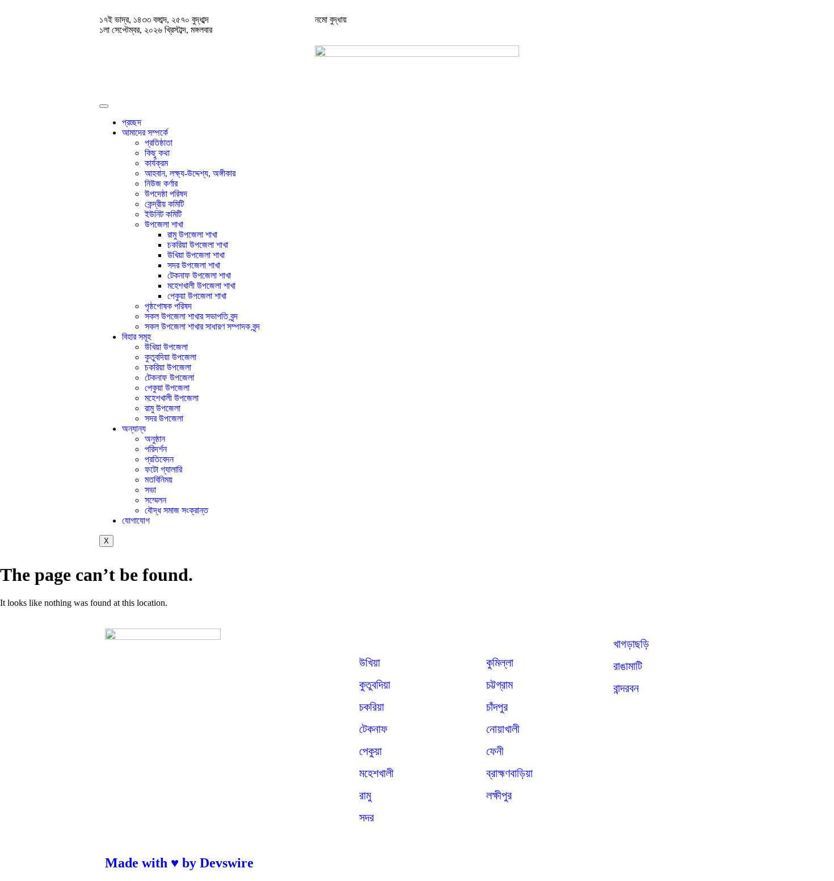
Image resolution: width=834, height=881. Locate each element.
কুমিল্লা (499, 662)
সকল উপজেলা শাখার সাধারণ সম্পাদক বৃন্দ (202, 326)
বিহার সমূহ (136, 337)
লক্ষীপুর (499, 795)
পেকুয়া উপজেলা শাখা (196, 296)
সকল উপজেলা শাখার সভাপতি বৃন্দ (191, 316)
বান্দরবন (626, 688)
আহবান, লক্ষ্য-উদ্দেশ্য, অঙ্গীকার (190, 173)
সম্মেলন (155, 500)
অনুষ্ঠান (155, 439)
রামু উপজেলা (162, 408)
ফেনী (495, 751)
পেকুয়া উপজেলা (167, 388)
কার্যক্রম (156, 163)
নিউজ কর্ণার (161, 183)
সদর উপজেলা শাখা (193, 265)
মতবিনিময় (158, 479)
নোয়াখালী (503, 729)
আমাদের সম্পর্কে (145, 132)
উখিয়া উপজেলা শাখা (196, 255)
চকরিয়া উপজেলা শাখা (197, 245)
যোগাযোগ (136, 520)
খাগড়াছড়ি (631, 644)
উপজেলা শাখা (164, 224)
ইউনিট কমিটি (163, 214)
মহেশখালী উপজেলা (172, 398)
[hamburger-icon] (103, 106)
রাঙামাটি (627, 666)
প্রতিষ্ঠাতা (158, 142)
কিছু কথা (157, 153)
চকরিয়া (371, 707)
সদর (366, 817)
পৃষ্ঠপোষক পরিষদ (168, 306)
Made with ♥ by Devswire (179, 862)
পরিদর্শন (156, 449)
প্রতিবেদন (159, 459)
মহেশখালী (376, 773)
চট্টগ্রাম (499, 684)
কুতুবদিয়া (374, 684)
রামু (365, 795)
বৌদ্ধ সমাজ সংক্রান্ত (176, 510)
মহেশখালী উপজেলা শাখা (201, 285)
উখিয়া (369, 662)
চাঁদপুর (497, 707)
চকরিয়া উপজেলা (168, 367)
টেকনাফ (373, 729)
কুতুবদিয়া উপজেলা (170, 357)
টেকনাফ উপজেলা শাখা (199, 275)
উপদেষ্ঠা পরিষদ (166, 194)
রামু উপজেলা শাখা (192, 234)
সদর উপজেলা (164, 418)
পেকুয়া (370, 751)
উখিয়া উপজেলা (166, 347)
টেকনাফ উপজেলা (169, 377)
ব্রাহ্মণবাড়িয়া (509, 773)
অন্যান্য (134, 428)
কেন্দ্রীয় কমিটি (164, 204)
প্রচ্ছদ (131, 122)
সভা (150, 490)
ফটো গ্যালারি (163, 469)
